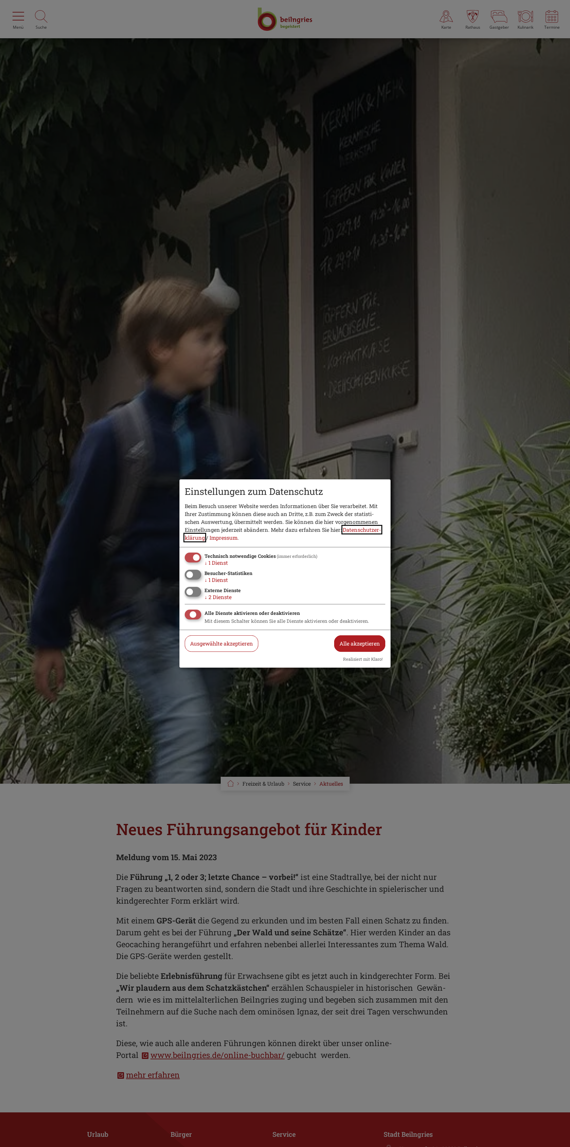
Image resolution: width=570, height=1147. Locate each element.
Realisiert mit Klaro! (363, 659)
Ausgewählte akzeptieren (221, 643)
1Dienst (216, 562)
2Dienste (218, 596)
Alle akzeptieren (359, 643)
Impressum (223, 537)
